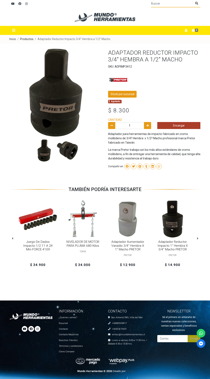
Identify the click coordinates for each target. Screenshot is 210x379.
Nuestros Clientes (68, 340)
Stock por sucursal (122, 94)
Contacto (63, 329)
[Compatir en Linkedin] (152, 166)
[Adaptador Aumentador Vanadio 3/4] (127, 219)
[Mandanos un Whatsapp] (201, 333)
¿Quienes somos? (68, 317)
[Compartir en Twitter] (133, 166)
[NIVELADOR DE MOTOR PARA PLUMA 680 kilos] (82, 219)
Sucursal (63, 323)
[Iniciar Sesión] (185, 30)
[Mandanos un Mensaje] (201, 343)
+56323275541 (119, 329)
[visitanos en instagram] (26, 4)
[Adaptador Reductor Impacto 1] (172, 219)
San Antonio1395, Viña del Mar (127, 317)
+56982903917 (119, 323)
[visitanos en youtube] (13, 4)
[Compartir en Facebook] (127, 166)
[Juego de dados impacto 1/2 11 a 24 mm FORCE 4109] (37, 219)
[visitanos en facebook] (20, 4)
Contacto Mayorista (69, 334)
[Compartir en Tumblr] (146, 166)
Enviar (194, 338)
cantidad (115, 119)
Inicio (12, 39)
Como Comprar (66, 351)
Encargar (179, 125)
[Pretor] (118, 79)
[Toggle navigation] (13, 30)
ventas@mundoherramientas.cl (128, 334)
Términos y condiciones (71, 346)
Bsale (129, 371)
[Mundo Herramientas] (105, 17)
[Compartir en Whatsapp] (159, 166)
